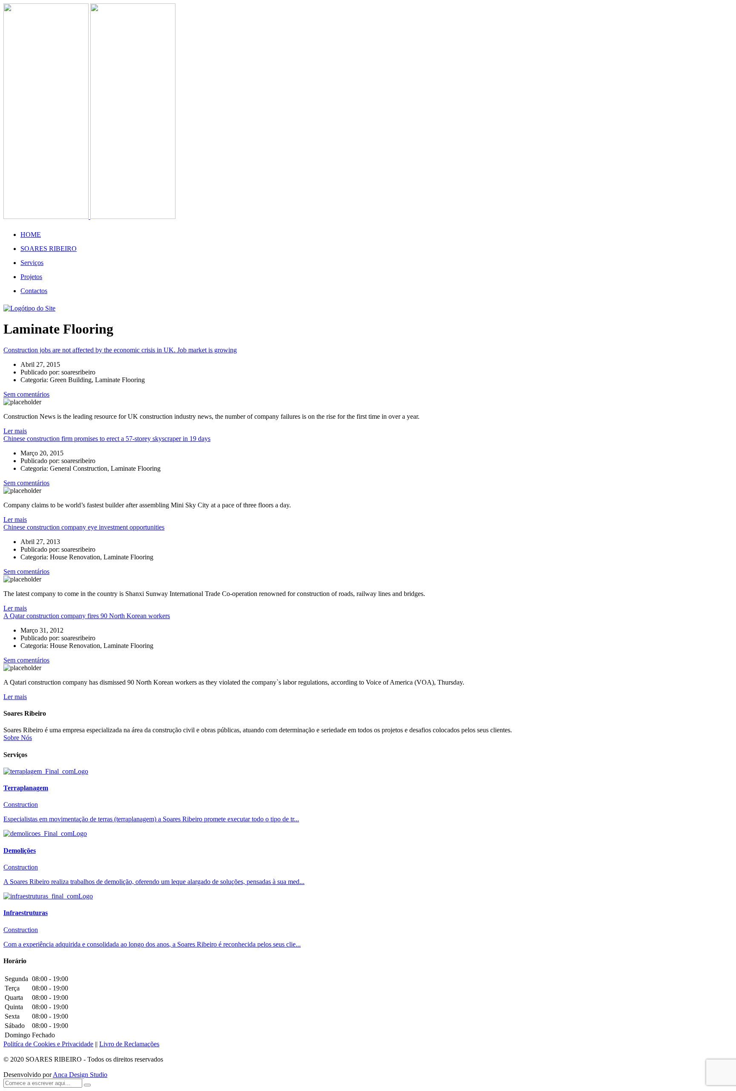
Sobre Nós (17, 737)
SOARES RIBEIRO (48, 248)
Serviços (31, 262)
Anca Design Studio (80, 1074)
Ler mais (15, 431)
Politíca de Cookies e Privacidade (48, 1044)
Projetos (31, 276)
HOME (30, 234)
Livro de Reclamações (129, 1044)
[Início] (29, 308)
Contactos (33, 290)
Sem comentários (26, 394)
